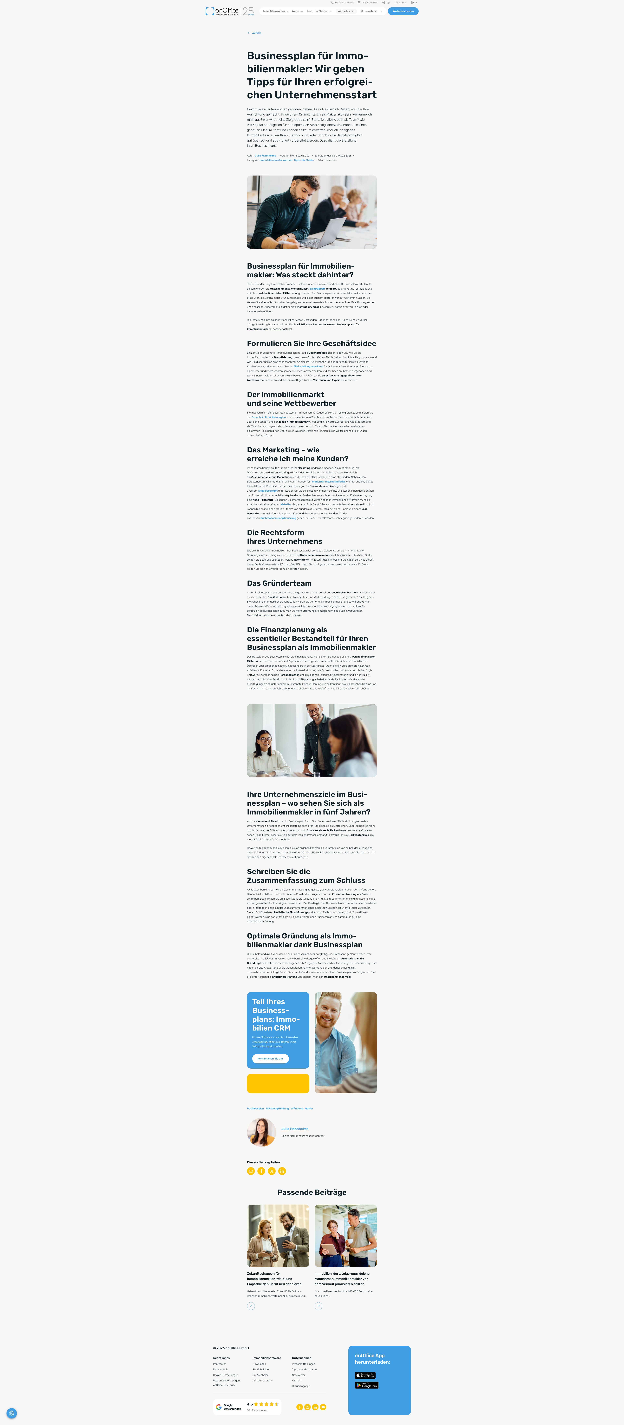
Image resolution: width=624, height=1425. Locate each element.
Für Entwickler (261, 1369)
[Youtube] (323, 1407)
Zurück (256, 32)
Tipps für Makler (304, 160)
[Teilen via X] (272, 1171)
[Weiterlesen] (251, 1306)
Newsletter (298, 1375)
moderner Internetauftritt (328, 481)
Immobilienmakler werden (276, 160)
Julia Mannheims (265, 155)
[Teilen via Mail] (251, 1171)
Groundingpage (301, 1386)
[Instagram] (307, 1407)
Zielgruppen (317, 288)
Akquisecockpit (268, 490)
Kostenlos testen (403, 11)
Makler (309, 1108)
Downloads (259, 1363)
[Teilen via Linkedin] (282, 1171)
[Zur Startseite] (229, 11)
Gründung (297, 1108)
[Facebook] (299, 1407)
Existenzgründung (277, 1108)
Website (286, 504)
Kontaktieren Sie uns (271, 1058)
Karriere (296, 1380)
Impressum (219, 1363)
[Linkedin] (315, 1407)
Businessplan (255, 1108)
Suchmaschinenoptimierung (278, 518)
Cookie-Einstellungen (225, 1375)
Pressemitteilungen (303, 1363)
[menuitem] (342, 2)
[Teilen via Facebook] (261, 1171)
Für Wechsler (260, 1375)
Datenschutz (220, 1369)
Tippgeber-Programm (305, 1369)
